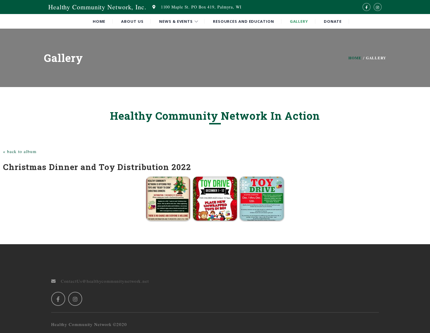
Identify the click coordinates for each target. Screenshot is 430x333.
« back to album (20, 151)
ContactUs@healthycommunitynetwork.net (102, 281)
